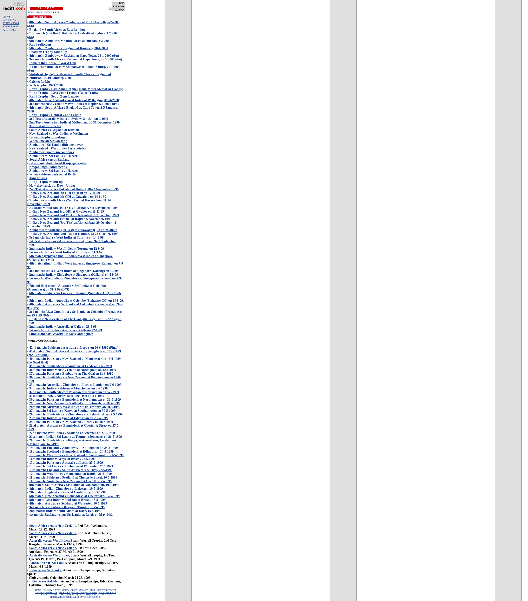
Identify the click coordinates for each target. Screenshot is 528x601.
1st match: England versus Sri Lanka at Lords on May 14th (71, 514)
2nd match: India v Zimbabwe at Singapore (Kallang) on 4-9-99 (73, 274)
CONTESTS (83, 597)
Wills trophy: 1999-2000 (46, 85)
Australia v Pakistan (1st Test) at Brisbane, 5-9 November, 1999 (73, 207)
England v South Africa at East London (57, 29)
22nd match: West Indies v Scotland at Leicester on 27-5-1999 (72, 433)
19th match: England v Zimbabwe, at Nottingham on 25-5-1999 (73, 447)
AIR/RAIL (43, 595)
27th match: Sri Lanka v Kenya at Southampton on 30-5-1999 (72, 410)
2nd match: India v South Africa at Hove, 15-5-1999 (65, 511)
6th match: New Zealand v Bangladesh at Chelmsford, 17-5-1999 (74, 496)
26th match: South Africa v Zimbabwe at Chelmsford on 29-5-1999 (76, 414)
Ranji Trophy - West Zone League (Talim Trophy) (64, 92)
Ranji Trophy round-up (46, 181)
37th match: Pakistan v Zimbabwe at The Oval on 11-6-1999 (71, 373)
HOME (31, 12)
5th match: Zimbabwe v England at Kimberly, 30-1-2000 (68, 48)
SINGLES (39, 592)
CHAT (92, 590)
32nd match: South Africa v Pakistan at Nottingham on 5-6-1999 (74, 392)
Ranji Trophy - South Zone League (54, 96)
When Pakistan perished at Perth (52, 174)
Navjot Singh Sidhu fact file (48, 167)
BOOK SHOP (65, 592)
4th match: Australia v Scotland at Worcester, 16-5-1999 (68, 503)
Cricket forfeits (39, 81)
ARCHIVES (9, 29)
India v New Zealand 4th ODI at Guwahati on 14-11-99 (67, 196)
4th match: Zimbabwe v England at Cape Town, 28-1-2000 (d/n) (74, 55)
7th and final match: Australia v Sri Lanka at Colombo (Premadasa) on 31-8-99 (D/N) (66, 287)
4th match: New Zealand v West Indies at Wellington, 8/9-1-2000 (74, 100)
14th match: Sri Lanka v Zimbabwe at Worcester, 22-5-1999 (71, 466)
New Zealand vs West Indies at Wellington (58, 133)
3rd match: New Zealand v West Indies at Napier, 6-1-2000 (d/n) (74, 104)
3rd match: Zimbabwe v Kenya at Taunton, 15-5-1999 (67, 507)
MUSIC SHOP (78, 592)
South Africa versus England (49, 159)
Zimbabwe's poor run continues (51, 152)
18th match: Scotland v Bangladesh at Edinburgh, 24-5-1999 (71, 451)
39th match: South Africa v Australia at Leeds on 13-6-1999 (70, 366)
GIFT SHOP (91, 592)
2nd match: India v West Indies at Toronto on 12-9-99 (66, 248)
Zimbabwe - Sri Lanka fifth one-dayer (56, 144)
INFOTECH (102, 590)
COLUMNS (9, 19)
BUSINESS (55, 590)
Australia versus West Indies (49, 540)
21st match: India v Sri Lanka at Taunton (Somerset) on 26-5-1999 (75, 436)
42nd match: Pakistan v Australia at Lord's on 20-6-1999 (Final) (73, 347)
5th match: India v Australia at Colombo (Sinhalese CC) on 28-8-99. (76, 300)
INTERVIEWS (11, 23)
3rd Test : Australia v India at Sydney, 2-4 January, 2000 (68, 118)
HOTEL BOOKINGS (107, 592)
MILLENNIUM (67, 595)
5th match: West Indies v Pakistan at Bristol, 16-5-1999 (67, 499)
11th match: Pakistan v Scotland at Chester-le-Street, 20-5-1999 (73, 477)
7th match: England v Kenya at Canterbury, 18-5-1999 (67, 492)
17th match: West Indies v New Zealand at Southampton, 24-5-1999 (76, 455)
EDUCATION (106, 595)
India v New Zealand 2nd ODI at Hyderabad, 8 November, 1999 (74, 215)
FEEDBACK (95, 597)
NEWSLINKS (51, 592)
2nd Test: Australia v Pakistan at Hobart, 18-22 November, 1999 (74, 189)
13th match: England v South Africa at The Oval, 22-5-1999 (70, 470)
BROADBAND (82, 595)
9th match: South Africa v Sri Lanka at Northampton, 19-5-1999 (74, 485)
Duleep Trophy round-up (47, 137)
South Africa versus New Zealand (52, 525)
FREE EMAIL (70, 597)
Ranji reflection (40, 44)
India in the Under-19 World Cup (52, 63)
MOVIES (84, 590)
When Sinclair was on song (48, 141)
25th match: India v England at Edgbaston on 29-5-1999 (68, 418)
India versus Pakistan (44, 581)
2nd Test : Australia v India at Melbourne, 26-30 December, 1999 (74, 122)
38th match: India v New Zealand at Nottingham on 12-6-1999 (72, 370)
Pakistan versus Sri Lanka (47, 563)
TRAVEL (112, 590)
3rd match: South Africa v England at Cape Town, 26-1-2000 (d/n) (75, 59)
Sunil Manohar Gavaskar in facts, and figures (61, 334)
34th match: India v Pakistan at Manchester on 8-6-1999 (68, 388)
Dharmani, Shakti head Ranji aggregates (57, 163)
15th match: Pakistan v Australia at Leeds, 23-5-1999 (66, 462)
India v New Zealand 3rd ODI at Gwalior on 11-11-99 (66, 211)
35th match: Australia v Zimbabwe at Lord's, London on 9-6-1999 (75, 384)
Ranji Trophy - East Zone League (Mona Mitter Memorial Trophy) (76, 89)
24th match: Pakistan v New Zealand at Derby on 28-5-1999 (71, 421)
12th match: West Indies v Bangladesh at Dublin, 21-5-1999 (70, 473)
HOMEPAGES (56, 597)
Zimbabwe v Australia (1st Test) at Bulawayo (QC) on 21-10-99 (73, 230)
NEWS (6, 16)
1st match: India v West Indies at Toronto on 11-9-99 (65, 252)
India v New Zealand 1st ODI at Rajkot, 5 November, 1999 (70, 219)
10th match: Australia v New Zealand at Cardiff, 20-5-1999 (70, 481)
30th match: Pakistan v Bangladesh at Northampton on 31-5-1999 (75, 399)
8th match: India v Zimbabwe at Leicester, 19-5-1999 (66, 488)
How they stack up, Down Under (52, 185)
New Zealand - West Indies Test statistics (57, 148)
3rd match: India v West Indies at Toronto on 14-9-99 (66, 237)
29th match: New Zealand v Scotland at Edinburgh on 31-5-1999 (74, 403)
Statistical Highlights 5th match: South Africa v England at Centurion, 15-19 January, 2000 (69, 76)
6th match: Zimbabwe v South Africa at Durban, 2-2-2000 (69, 40)
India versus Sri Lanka (45, 570)
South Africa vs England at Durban (54, 130)
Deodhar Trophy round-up (48, 52)
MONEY (65, 590)
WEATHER (54, 595)
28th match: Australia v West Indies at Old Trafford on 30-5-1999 (74, 407)
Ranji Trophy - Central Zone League (55, 115)
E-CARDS (94, 595)
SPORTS (40, 12)
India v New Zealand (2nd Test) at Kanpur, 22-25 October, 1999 (73, 233)
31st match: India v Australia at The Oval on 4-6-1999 (66, 396)
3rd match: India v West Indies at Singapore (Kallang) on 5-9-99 (74, 271)
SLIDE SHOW (11, 26)
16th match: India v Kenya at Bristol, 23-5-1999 (62, 459)
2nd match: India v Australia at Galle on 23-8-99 (63, 326)
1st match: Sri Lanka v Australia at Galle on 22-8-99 (65, 330)
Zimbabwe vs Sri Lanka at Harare (53, 156)
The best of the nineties (45, 126)
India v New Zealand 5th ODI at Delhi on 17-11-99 (64, 193)
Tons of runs (38, 178)
